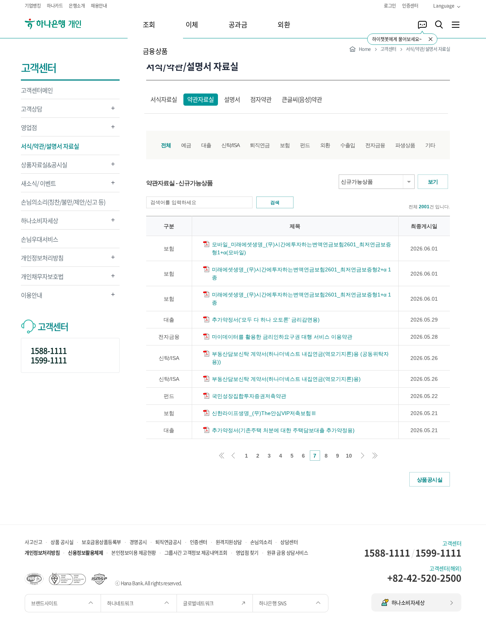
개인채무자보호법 (42, 278)
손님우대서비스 (39, 239)
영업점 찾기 (247, 552)
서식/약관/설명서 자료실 (50, 146)
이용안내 (31, 297)
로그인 (390, 5)
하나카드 (55, 5)
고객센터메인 (37, 90)
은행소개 (77, 5)
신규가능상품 (357, 182)
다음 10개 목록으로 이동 (363, 455)
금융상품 (155, 51)
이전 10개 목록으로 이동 (233, 455)
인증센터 (410, 5)
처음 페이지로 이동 (221, 455)
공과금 (238, 24)
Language (443, 5)
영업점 (29, 129)
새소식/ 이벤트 (38, 185)
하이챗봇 (422, 24)
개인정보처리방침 (42, 259)
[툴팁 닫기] (430, 39)
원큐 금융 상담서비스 (287, 552)
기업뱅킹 (33, 5)
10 (349, 456)
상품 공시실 (61, 541)
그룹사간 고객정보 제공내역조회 (195, 552)
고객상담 (31, 110)
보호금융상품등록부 (101, 541)
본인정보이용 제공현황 (133, 552)
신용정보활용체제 (85, 552)
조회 (149, 24)
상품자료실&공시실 (44, 166)
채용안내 (99, 5)
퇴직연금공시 (168, 541)
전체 (166, 145)
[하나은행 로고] (64, 24)
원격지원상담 (229, 541)
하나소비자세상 (39, 222)
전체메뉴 (455, 24)
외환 (284, 24)
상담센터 (289, 541)
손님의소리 (261, 541)
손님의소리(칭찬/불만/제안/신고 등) (63, 201)
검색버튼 (439, 24)
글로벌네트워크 (199, 603)
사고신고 (33, 541)
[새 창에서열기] (34, 578)
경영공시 (138, 541)
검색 (274, 202)
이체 (192, 24)
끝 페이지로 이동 (375, 455)
